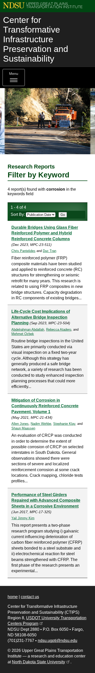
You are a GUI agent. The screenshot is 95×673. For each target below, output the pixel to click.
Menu (13, 74)
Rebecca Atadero (58, 329)
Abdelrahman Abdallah (27, 329)
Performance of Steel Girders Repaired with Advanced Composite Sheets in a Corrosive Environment (45, 500)
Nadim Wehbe (41, 424)
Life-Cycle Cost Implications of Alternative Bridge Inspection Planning (40, 317)
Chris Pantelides (23, 251)
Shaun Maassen (23, 428)
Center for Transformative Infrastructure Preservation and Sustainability (35, 39)
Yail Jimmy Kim (22, 518)
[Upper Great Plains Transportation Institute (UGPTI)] (43, 5)
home (13, 597)
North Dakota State (41, 662)
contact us (30, 597)
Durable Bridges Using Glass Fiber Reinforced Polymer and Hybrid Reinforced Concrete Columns (44, 233)
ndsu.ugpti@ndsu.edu (57, 640)
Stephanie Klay (64, 424)
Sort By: (18, 214)
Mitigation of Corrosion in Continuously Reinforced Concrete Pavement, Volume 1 (45, 406)
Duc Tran (49, 251)
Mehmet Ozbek (22, 334)
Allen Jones (20, 424)
